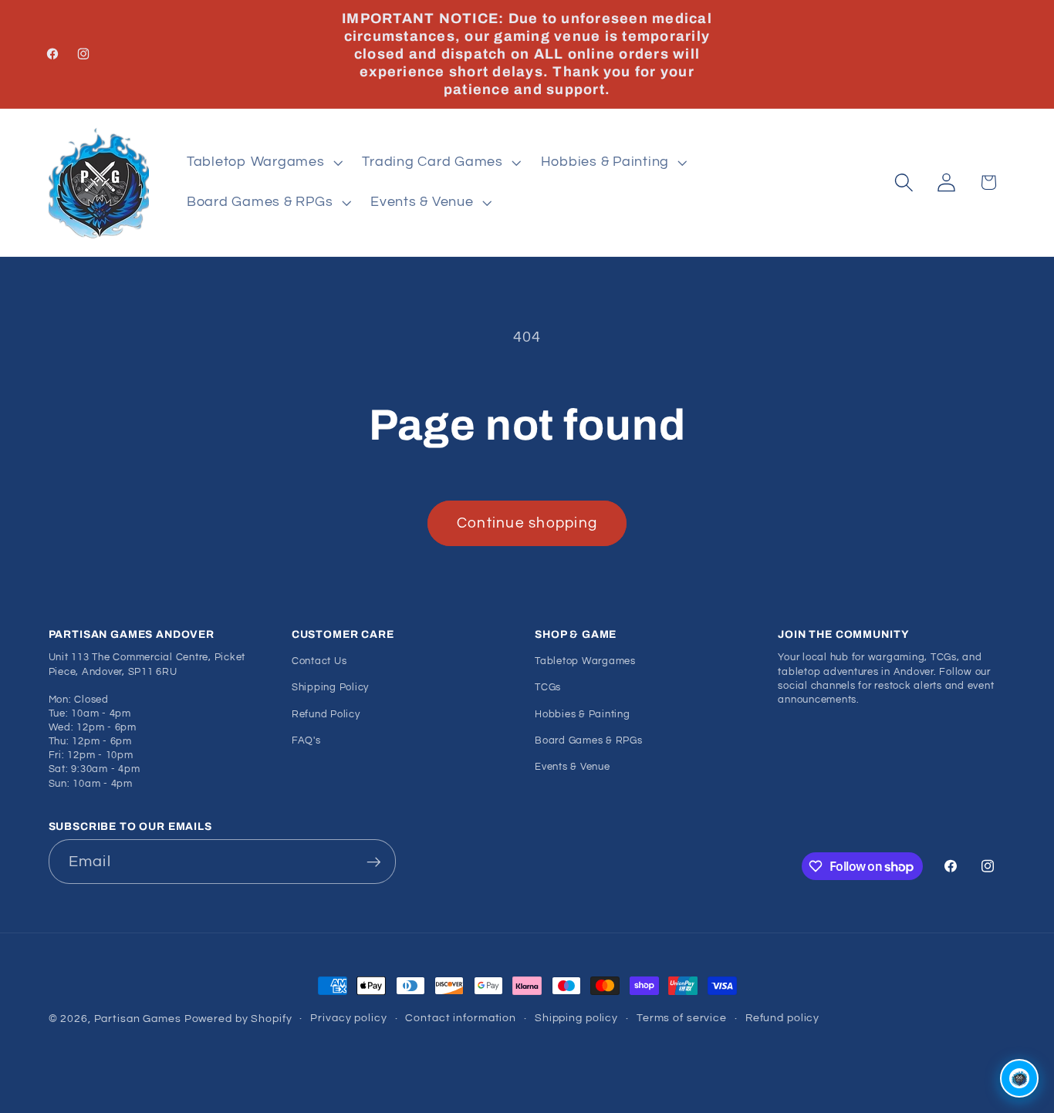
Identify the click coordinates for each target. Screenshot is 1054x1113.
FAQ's (306, 741)
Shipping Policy (330, 688)
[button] (263, 163)
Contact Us (319, 661)
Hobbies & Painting (582, 715)
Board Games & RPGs (589, 741)
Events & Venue (572, 767)
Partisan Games (137, 1019)
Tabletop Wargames (585, 661)
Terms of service (682, 1018)
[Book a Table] (1019, 1078)
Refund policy (782, 1018)
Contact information (460, 1018)
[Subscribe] (374, 861)
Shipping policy (576, 1018)
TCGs (548, 688)
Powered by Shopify (238, 1019)
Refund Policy (326, 715)
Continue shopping (527, 523)
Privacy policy (348, 1018)
